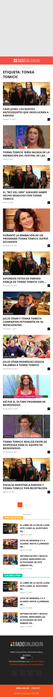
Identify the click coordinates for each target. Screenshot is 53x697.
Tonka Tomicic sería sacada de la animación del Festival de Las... (26, 154)
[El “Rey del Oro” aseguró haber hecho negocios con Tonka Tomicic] (26, 177)
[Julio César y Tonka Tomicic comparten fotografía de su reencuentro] (26, 303)
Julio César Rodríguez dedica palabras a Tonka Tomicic (23, 363)
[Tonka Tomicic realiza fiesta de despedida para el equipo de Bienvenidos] (26, 426)
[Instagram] (22, 673)
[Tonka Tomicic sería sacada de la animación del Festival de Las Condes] (26, 137)
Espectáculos (10, 357)
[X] (30, 673)
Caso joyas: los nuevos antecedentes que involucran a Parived (26, 112)
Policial (7, 104)
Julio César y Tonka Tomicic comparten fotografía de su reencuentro (23, 322)
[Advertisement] (26, 28)
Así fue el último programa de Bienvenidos (24, 403)
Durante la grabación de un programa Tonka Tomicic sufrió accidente (25, 239)
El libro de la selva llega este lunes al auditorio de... (35, 528)
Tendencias (8, 187)
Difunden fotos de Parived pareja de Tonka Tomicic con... (24, 280)
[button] (5, 60)
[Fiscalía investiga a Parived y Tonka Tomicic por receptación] (26, 469)
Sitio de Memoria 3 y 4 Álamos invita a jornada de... (34, 543)
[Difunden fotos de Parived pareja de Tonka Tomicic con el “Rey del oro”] (26, 263)
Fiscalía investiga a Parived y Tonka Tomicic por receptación (25, 486)
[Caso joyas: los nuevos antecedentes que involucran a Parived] (26, 93)
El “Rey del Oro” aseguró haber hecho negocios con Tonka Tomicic (25, 195)
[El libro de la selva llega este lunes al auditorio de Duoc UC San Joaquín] (10, 528)
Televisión (8, 147)
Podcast (36, 688)
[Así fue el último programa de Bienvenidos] (26, 386)
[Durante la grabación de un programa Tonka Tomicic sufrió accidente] (26, 220)
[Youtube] (38, 673)
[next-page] (32, 504)
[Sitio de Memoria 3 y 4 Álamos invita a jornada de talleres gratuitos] (10, 544)
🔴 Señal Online (21, 688)
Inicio (5, 67)
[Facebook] (15, 673)
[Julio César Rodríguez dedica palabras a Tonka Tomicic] (26, 346)
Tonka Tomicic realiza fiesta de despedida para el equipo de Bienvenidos (25, 445)
